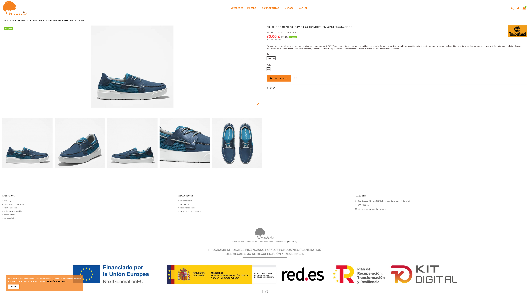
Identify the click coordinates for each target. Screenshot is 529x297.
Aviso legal (8, 201)
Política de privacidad (13, 211)
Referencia (271, 32)
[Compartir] (267, 88)
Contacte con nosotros (190, 211)
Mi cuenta (184, 204)
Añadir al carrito (280, 78)
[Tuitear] (271, 88)
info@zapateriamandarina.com (372, 209)
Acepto (14, 286)
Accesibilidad (9, 215)
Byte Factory (291, 241)
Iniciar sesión (186, 201)
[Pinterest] (274, 88)
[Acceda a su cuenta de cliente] (518, 8)
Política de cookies (12, 208)
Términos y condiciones (14, 204)
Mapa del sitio (10, 218)
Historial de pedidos (189, 208)
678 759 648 (363, 205)
